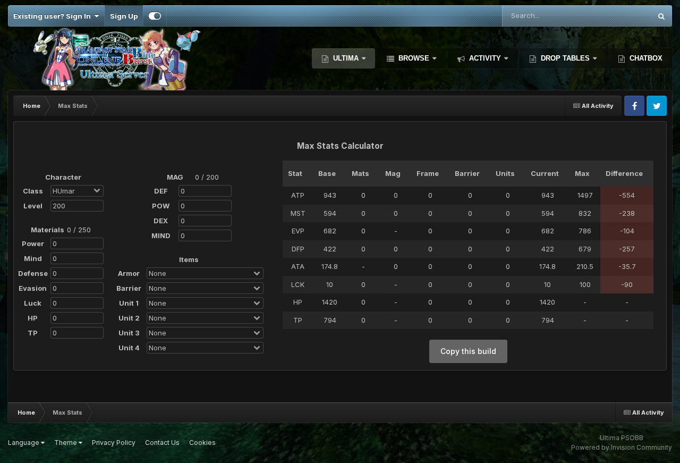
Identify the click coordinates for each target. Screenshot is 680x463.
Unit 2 (129, 318)
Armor (129, 273)
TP (33, 333)
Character (61, 177)
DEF (161, 191)
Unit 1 (129, 303)
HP (33, 318)
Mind (33, 258)
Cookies (202, 443)
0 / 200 (207, 177)
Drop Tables (565, 58)
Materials (47, 229)
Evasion (33, 288)
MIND (161, 235)
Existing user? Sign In (53, 16)
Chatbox (644, 58)
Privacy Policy (113, 443)
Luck (32, 303)
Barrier (128, 288)
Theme (66, 443)
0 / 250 (79, 229)
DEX (161, 220)
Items (189, 259)
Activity (485, 58)
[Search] (661, 16)
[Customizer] (154, 16)
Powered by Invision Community (621, 447)
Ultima (346, 58)
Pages (626, 16)
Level (32, 205)
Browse (413, 58)
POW (160, 205)
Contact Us (162, 443)
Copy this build (468, 351)
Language (24, 443)
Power (33, 243)
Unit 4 (129, 347)
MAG (175, 177)
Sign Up (124, 16)
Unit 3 (129, 333)
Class (33, 191)
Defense (33, 273)
